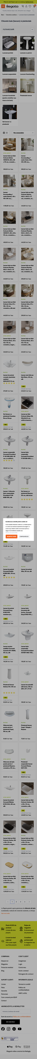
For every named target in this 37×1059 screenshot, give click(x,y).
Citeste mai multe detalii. (11, 533)
